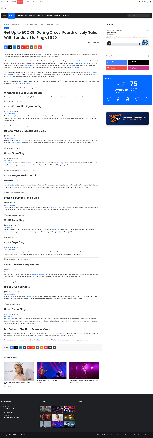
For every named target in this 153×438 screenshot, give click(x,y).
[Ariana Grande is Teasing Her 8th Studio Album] (19, 371)
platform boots (82, 340)
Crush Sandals (29, 296)
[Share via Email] (50, 347)
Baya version (32, 252)
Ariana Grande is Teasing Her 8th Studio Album (17, 383)
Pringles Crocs (53, 207)
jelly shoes (72, 340)
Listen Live (65, 15)
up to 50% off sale (74, 67)
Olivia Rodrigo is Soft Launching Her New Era (83, 380)
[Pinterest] (23, 47)
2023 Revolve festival (81, 63)
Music (11, 15)
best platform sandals (61, 340)
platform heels (30, 163)
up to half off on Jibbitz (23, 83)
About (56, 15)
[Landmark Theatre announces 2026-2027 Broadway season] (45, 409)
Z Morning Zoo (21, 15)
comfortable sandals (21, 61)
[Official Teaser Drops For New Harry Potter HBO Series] (69, 424)
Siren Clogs (59, 163)
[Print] (54, 347)
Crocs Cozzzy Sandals (37, 274)
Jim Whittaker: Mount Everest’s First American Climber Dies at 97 (42, 1)
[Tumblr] (18, 47)
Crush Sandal (58, 333)
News (39, 15)
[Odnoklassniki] (35, 47)
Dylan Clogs (10, 319)
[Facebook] (6, 47)
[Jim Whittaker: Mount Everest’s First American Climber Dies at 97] (69, 409)
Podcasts (48, 15)
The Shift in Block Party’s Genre (47, 380)
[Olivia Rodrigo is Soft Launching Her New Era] (84, 370)
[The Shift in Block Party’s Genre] (51, 370)
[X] (10, 47)
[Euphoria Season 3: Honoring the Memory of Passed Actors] (45, 417)
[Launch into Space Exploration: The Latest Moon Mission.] (45, 424)
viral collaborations (31, 65)
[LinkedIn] (14, 47)
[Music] (3, 8)
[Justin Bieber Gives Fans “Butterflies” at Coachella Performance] (57, 409)
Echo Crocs (57, 229)
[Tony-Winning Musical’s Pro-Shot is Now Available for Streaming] (69, 417)
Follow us (81, 402)
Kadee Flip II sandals (14, 116)
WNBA (11, 74)
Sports (31, 15)
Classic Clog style (17, 143)
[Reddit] (27, 47)
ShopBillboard (38, 340)
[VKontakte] (31, 47)
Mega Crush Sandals (10, 185)
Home (4, 15)
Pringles (94, 72)
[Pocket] (40, 47)
